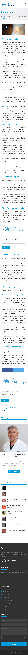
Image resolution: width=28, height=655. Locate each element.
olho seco (5, 106)
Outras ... (5, 609)
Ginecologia (6, 594)
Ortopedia (5, 606)
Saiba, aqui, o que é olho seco (9, 124)
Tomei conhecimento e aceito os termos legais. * (14, 638)
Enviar (14, 644)
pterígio (23, 276)
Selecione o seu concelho (10, 239)
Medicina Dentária (7, 600)
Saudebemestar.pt (5, 16)
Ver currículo (14, 471)
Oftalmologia (22, 16)
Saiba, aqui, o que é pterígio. (9, 287)
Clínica (14, 16)
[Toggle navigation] (25, 3)
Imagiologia (6, 597)
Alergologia (6, 591)
